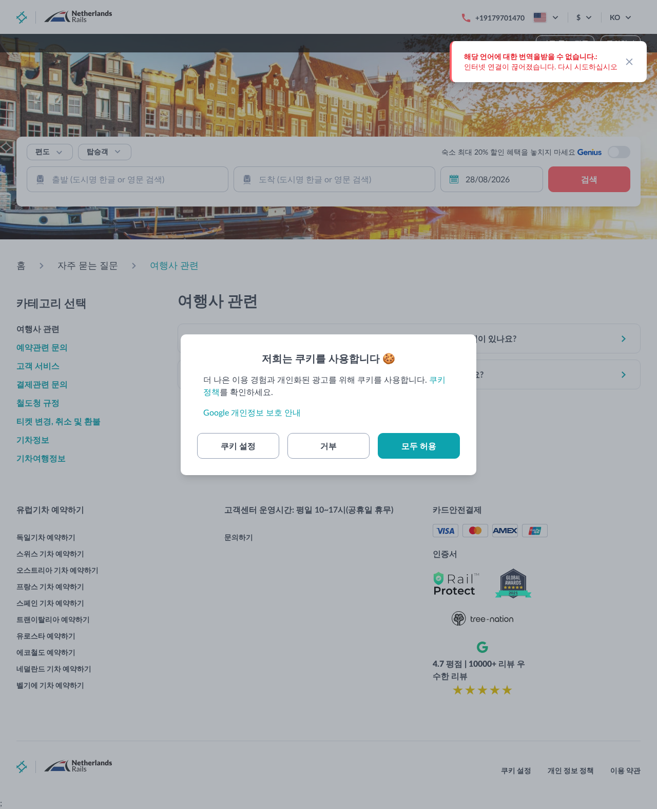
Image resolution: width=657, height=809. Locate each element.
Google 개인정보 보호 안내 (252, 412)
